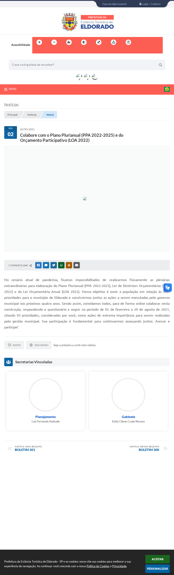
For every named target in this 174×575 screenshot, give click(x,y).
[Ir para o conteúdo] (140, 42)
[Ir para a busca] (36, 50)
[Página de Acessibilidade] (128, 42)
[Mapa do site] (114, 42)
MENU (12, 88)
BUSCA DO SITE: (21, 58)
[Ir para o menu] (150, 42)
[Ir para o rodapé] (46, 50)
